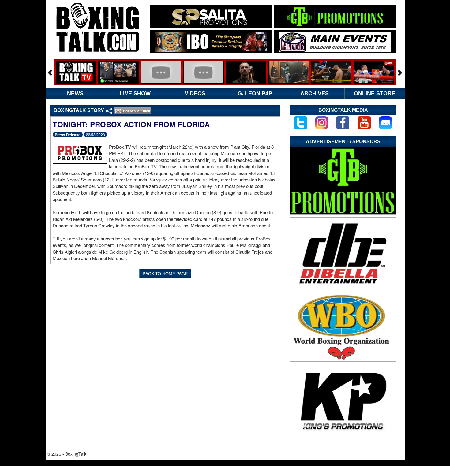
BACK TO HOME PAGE (165, 273)
